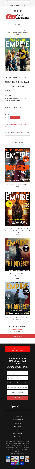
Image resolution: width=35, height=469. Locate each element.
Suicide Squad (14, 126)
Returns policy (17, 423)
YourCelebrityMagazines (16, 441)
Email (28, 132)
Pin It (18, 132)
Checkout (22, 5)
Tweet (8, 132)
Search (17, 413)
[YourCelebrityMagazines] (17, 17)
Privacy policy (17, 430)
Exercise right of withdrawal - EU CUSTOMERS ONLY (17, 349)
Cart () (17, 5)
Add (23, 132)
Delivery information (17, 419)
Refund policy (17, 437)
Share (13, 132)
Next (27, 138)
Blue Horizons (20, 453)
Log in (11, 5)
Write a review (17, 336)
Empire (13, 124)
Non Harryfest (18, 124)
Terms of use (17, 426)
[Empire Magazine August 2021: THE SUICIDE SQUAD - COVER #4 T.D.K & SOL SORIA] (17, 54)
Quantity (7, 115)
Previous (8, 138)
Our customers (18, 416)
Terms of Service (17, 433)
